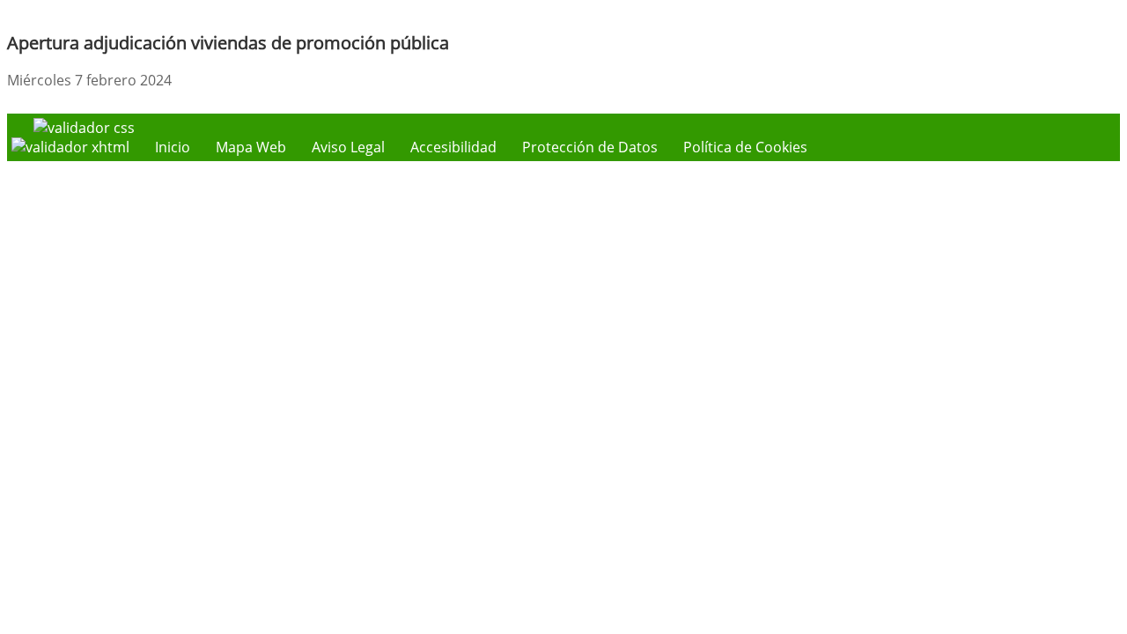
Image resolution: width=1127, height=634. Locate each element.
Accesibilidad (453, 147)
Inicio (172, 147)
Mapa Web (251, 147)
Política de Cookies (745, 147)
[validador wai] (72, 147)
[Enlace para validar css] (84, 127)
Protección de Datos (590, 147)
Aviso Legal (348, 147)
